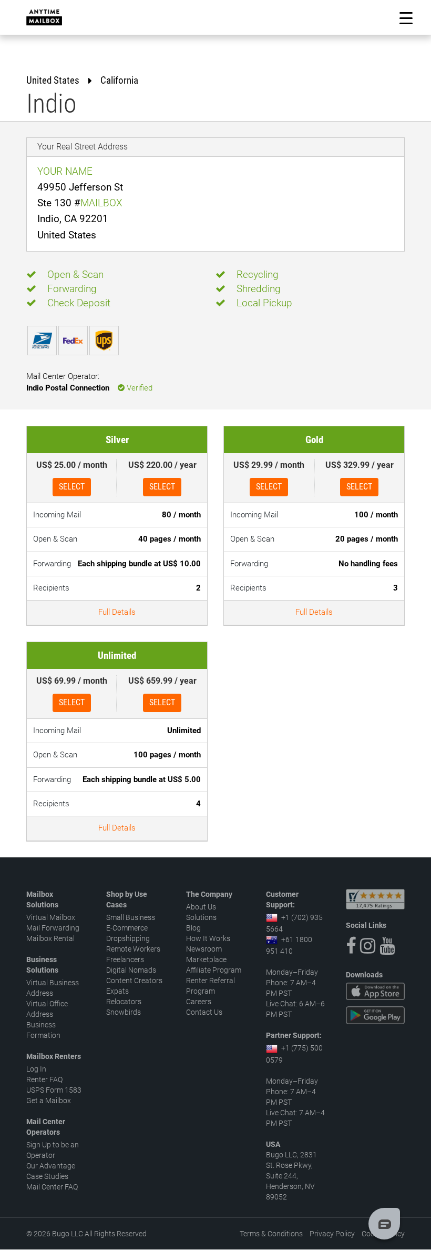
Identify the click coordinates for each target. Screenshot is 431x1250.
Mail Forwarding (52, 928)
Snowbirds (123, 1012)
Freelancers (125, 959)
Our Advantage (50, 1166)
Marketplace (206, 959)
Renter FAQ (44, 1079)
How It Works (208, 938)
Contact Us (204, 1012)
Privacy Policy (332, 1233)
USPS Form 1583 (53, 1090)
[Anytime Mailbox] (44, 17)
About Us (201, 907)
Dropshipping (128, 938)
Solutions (201, 917)
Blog (193, 928)
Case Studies (47, 1176)
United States (52, 80)
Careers (198, 1001)
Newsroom (204, 949)
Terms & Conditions (271, 1233)
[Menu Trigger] (406, 17)
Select (72, 487)
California (119, 80)
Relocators (123, 1001)
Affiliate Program (213, 970)
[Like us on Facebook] (351, 945)
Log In (36, 1069)
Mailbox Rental (50, 938)
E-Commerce (127, 928)
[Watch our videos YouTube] (387, 945)
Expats (117, 991)
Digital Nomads (131, 970)
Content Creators (134, 980)
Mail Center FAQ (52, 1187)
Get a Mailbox (48, 1100)
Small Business (130, 917)
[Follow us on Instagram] (367, 945)
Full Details (117, 612)
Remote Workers (133, 949)
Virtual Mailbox (50, 917)
